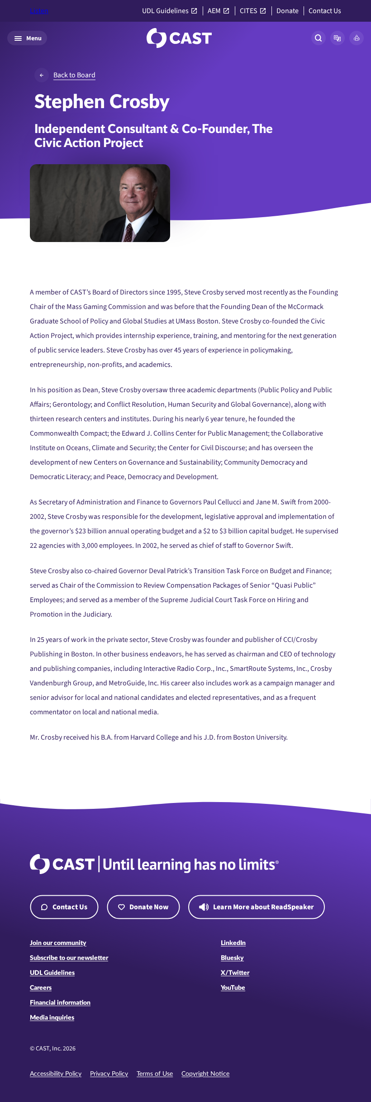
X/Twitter (235, 973)
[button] (337, 38)
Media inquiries (52, 1018)
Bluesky (232, 958)
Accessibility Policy (55, 1074)
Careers (41, 988)
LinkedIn (233, 943)
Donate (287, 11)
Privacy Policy (109, 1074)
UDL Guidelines (165, 11)
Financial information (60, 1003)
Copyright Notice (205, 1074)
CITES (248, 11)
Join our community (58, 943)
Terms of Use (155, 1074)
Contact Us (325, 11)
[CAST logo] (179, 38)
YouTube (233, 988)
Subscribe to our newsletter (69, 958)
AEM (214, 11)
